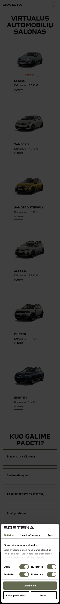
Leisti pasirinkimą (16, 595)
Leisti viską (30, 585)
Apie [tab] (50, 535)
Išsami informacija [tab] (30, 535)
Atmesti (44, 595)
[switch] (51, 566)
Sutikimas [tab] (10, 535)
